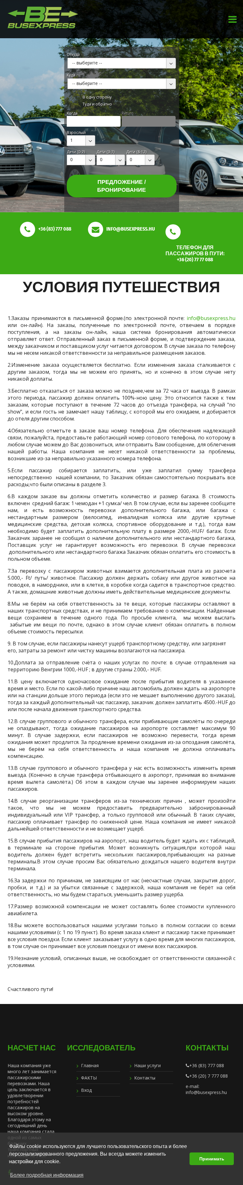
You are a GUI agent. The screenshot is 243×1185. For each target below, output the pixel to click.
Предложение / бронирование (121, 186)
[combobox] (122, 63)
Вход (86, 1090)
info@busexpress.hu (211, 318)
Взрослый (76, 132)
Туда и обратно (97, 104)
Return (128, 113)
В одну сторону (97, 97)
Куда (71, 75)
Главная (90, 1065)
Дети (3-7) (106, 151)
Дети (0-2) (76, 151)
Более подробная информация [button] (47, 1175)
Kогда (72, 113)
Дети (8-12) (136, 151)
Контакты (144, 1078)
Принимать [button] (211, 1158)
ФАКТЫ (89, 1078)
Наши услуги (147, 1065)
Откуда (73, 54)
